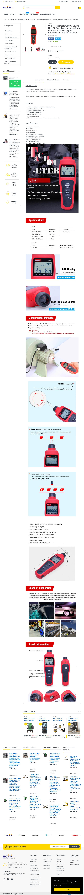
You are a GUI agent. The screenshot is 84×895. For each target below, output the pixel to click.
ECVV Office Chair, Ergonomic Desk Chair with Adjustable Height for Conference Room (73, 719)
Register (74, 1)
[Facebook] (4, 879)
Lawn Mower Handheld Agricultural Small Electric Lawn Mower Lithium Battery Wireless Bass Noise (75, 760)
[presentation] (18, 71)
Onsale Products (29, 747)
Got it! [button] (67, 889)
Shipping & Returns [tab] (53, 80)
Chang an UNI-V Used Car (13, 77)
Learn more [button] (57, 885)
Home (4, 19)
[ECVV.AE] (12, 7)
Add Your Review (52, 35)
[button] (27, 735)
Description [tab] (40, 80)
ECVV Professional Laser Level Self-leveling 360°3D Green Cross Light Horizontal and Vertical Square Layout (29, 719)
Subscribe (74, 846)
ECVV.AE (50, 23)
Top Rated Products (51, 747)
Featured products (10, 747)
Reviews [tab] (66, 80)
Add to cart (67, 62)
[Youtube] (12, 879)
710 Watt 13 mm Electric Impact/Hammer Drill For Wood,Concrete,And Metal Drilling (75, 805)
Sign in (79, 1)
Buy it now (52, 62)
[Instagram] (8, 879)
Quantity (50, 55)
